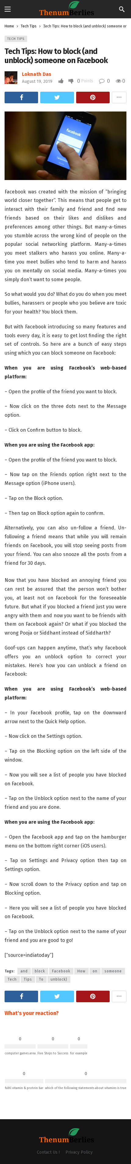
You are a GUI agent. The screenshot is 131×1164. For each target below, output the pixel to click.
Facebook (61, 971)
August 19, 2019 (37, 81)
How (81, 971)
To (41, 979)
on (95, 971)
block (40, 971)
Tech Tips (15, 39)
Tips (28, 979)
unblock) (59, 979)
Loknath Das (36, 74)
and (24, 971)
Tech (12, 979)
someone (113, 971)
